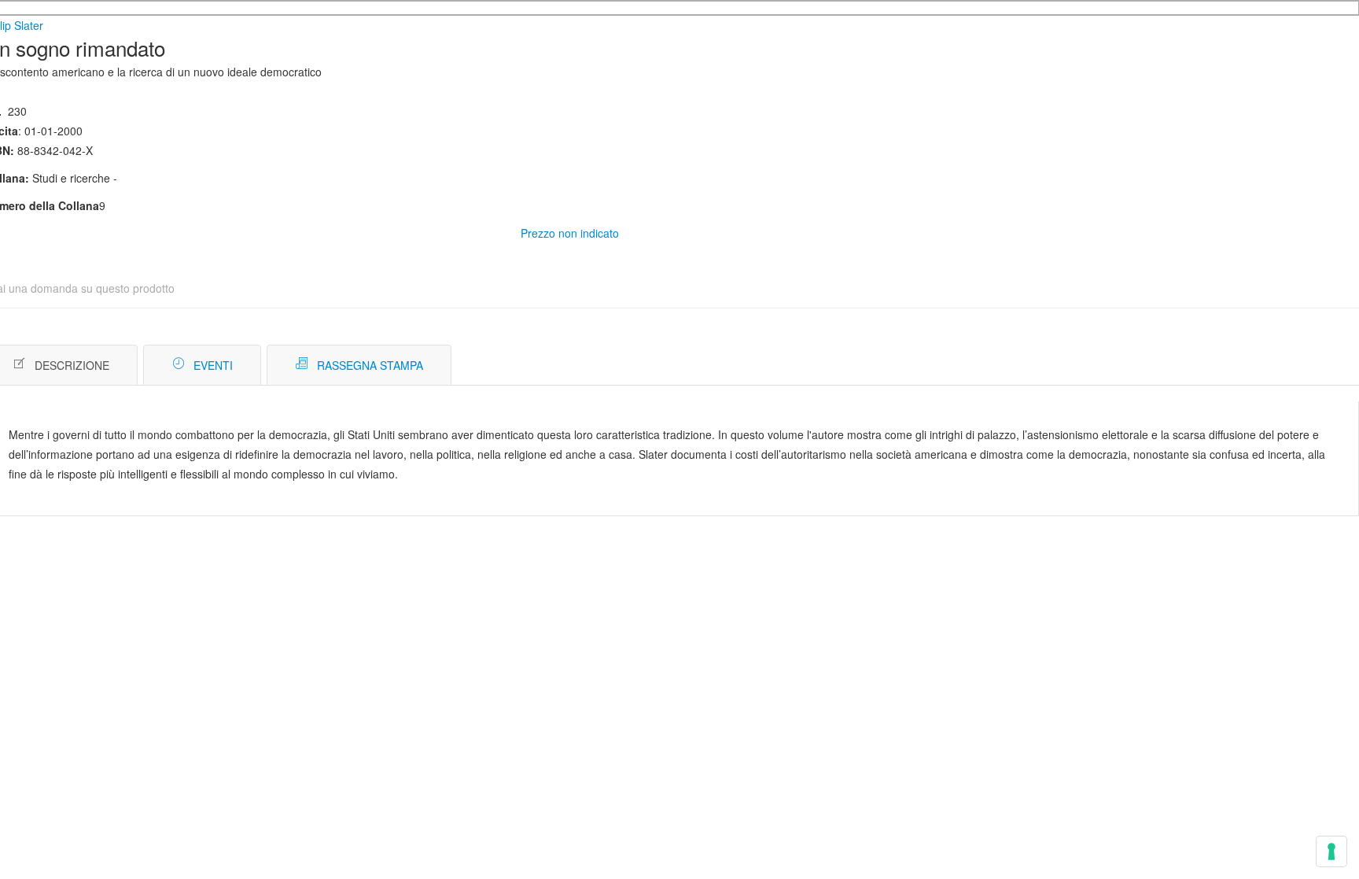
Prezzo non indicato (570, 233)
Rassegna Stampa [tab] (370, 365)
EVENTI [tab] (213, 365)
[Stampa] (1281, 365)
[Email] (1305, 365)
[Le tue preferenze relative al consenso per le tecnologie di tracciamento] (1331, 851)
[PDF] (1258, 365)
